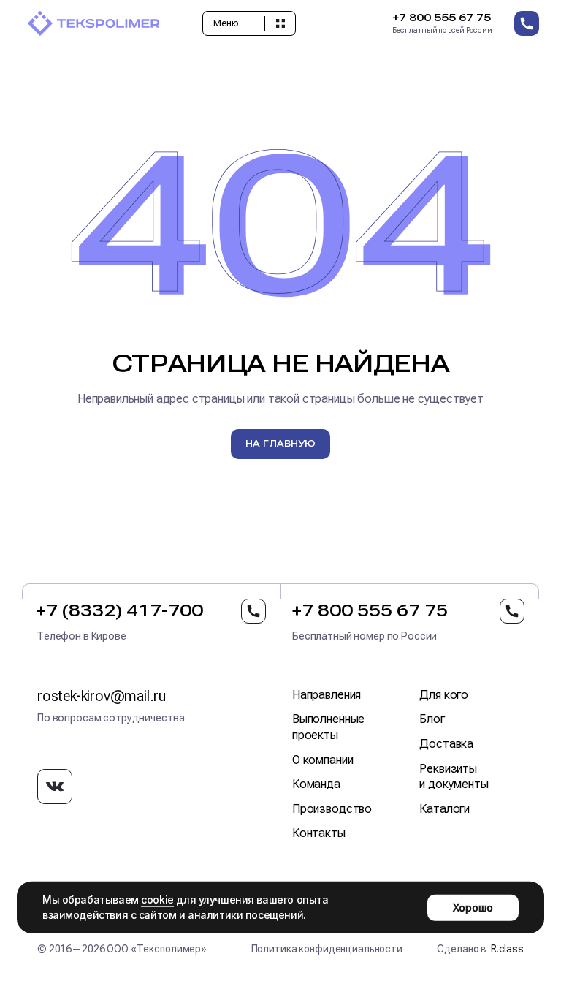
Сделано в (480, 949)
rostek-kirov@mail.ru (101, 696)
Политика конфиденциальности (326, 949)
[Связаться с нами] (526, 23)
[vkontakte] (54, 786)
